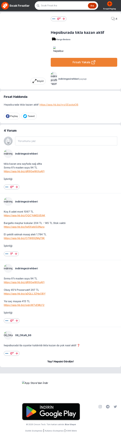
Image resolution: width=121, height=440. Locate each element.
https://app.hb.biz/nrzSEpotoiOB (58, 104)
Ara (92, 5)
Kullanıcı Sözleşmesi (54, 431)
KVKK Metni (71, 431)
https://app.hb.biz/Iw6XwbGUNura (24, 226)
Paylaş (14, 116)
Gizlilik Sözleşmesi (34, 431)
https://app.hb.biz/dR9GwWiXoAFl (24, 171)
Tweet (31, 116)
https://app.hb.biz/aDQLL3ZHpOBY (25, 293)
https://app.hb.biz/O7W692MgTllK (24, 238)
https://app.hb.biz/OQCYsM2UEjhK (24, 215)
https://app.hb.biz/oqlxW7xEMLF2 (24, 305)
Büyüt (40, 81)
